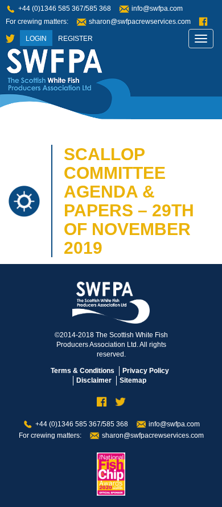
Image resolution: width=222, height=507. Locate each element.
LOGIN (36, 39)
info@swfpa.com (157, 8)
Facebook (203, 22)
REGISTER (75, 39)
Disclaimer (94, 380)
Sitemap (133, 380)
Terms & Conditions (82, 371)
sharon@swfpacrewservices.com (140, 22)
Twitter (10, 39)
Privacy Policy (145, 371)
